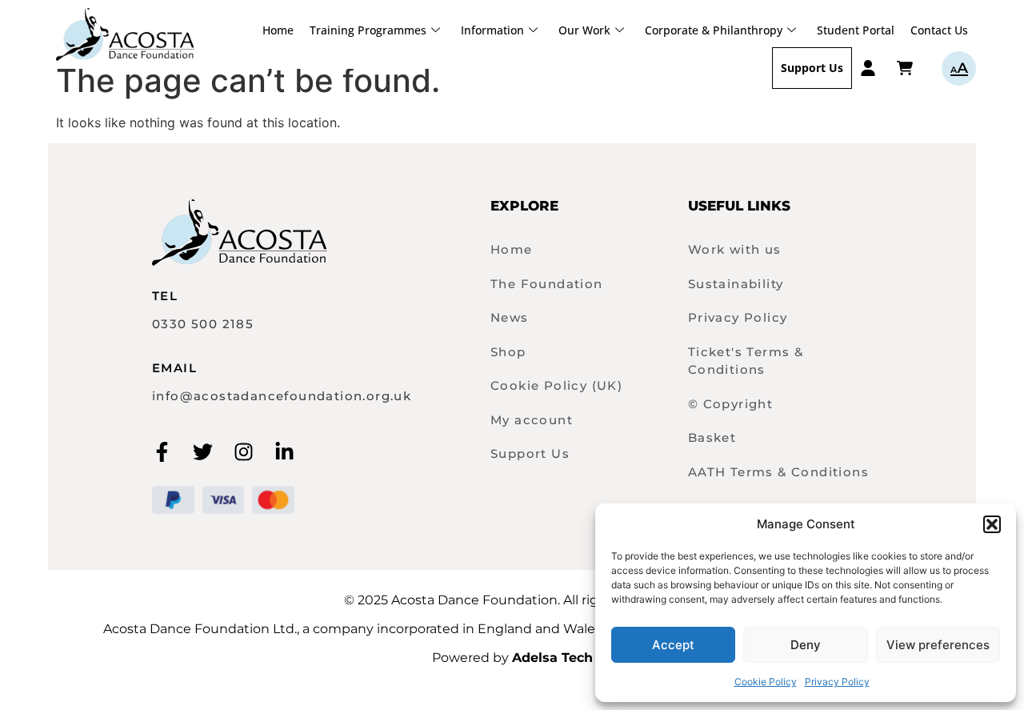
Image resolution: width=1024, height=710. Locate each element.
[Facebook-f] (162, 452)
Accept (673, 644)
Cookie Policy (765, 682)
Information (492, 30)
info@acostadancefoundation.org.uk (281, 395)
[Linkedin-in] (284, 452)
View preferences (938, 644)
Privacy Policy (837, 682)
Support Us (812, 67)
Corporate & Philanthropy (713, 30)
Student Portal (855, 30)
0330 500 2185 (203, 323)
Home (278, 30)
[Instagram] (244, 452)
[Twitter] (203, 452)
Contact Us (939, 30)
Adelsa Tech (552, 657)
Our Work (584, 30)
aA (959, 68)
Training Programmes (368, 30)
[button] (992, 524)
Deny (805, 644)
